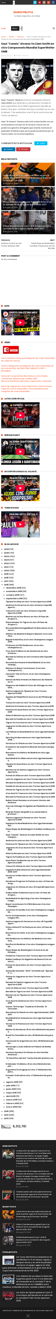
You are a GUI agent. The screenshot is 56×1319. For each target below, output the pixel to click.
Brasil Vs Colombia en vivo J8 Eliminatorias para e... (29, 1036)
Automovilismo (10, 166)
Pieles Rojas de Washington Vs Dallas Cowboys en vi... (30, 830)
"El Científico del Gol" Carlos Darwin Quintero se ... (29, 1059)
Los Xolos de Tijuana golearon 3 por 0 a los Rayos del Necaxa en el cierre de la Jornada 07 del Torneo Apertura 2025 (34, 1296)
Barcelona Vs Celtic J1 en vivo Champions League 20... (30, 934)
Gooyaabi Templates (44, 1311)
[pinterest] (39, 2)
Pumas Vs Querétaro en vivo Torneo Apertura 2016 (28, 966)
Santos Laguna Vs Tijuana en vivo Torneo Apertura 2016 (26, 692)
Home (3, 28)
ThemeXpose (17, 1311)
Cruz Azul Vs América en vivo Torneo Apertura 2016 (28, 1002)
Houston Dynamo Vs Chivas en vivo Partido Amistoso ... (27, 1053)
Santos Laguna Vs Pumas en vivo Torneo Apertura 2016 (26, 818)
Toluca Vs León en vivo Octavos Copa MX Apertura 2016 (26, 612)
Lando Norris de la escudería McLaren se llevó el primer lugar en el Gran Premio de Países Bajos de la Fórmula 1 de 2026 (27, 178)
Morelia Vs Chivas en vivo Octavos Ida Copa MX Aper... (29, 657)
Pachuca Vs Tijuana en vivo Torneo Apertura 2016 (30, 844)
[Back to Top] (28, 1316)
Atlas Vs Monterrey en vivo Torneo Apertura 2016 (30, 715)
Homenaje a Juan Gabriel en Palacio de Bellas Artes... (28, 1047)
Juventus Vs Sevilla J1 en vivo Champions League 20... (30, 911)
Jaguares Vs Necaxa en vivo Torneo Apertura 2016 (28, 727)
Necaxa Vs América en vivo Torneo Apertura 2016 (30, 782)
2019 (6, 574)
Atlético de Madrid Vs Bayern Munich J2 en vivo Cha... (29, 635)
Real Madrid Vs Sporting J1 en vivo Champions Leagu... (28, 899)
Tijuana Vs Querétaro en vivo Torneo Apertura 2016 (29, 765)
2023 (6, 560)
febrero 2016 (12, 1103)
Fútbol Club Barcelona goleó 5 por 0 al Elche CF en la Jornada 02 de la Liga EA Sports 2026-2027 (27, 203)
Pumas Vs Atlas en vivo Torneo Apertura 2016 (28, 775)
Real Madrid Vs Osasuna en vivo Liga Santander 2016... (29, 1019)
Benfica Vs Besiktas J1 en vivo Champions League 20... (30, 945)
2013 (6, 1118)
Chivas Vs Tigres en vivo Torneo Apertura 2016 (29, 789)
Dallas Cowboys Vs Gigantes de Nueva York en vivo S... (29, 960)
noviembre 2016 (14, 591)
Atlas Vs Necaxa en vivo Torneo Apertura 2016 (28, 853)
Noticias (20, 37)
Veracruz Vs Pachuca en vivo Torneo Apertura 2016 (29, 1024)
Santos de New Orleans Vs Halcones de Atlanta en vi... (29, 680)
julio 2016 (10, 1085)
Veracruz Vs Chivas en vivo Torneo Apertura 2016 (30, 743)
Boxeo (11, 37)
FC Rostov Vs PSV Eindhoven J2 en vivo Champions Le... (24, 646)
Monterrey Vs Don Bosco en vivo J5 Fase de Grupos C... (27, 617)
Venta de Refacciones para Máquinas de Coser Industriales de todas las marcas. (28, 359)
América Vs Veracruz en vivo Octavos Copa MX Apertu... (29, 606)
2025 (6, 553)
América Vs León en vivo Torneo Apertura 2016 (29, 840)
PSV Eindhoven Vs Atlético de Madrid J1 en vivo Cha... (28, 939)
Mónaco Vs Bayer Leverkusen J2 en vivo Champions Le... (25, 669)
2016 (6, 584)
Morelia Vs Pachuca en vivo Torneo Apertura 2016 (30, 797)
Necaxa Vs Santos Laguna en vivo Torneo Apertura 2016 (26, 983)
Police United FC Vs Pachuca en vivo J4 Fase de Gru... (29, 928)
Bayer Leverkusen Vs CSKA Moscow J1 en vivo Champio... (28, 905)
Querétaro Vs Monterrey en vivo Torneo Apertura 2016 (26, 861)
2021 (6, 567)
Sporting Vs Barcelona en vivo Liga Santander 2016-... (28, 738)
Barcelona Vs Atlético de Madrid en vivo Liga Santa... (27, 753)
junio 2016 (11, 1089)
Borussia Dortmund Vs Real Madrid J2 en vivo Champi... (28, 663)
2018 (6, 577)
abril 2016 (11, 1096)
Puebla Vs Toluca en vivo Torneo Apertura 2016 (29, 955)
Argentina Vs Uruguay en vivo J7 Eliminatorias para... (28, 1070)
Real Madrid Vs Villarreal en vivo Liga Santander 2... (29, 759)
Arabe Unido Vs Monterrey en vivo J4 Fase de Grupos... (28, 893)
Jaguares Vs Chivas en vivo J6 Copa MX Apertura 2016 (30, 888)
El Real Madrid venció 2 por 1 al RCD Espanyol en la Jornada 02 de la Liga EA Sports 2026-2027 (27, 227)
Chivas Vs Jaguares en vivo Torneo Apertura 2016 (28, 977)
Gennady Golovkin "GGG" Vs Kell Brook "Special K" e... (29, 972)
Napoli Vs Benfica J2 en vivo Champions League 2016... (29, 640)
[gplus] (48, 2)
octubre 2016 (12, 595)
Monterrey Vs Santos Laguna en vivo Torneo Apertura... (28, 770)
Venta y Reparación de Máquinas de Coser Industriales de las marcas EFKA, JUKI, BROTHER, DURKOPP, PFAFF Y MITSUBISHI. (27, 368)
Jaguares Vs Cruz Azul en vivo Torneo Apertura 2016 (29, 848)
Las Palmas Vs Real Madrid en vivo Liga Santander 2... (30, 733)
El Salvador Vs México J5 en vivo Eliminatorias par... (28, 1065)
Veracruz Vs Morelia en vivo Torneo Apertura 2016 (28, 876)
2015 (6, 1111)
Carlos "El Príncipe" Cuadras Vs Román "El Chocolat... (26, 1007)
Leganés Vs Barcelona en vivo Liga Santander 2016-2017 (28, 870)
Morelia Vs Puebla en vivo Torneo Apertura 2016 (29, 719)
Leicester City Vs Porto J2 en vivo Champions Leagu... (28, 675)
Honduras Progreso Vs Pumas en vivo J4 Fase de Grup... (30, 882)
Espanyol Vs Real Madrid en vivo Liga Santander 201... (29, 824)
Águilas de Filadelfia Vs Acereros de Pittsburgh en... (29, 698)
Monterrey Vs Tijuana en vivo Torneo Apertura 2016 (29, 996)
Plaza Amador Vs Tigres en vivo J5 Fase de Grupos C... (26, 623)
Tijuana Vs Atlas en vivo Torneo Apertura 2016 (28, 601)
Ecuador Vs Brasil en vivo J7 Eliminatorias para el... (29, 1076)
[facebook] (53, 2)
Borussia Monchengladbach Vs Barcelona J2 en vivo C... (29, 629)
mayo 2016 (11, 1092)
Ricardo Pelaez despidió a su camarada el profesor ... (26, 813)
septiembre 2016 (14, 598)
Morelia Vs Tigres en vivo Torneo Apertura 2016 (29, 991)
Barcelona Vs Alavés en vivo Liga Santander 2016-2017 (30, 1013)
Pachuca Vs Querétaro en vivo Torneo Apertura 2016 (29, 710)
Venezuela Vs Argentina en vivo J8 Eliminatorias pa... (30, 1042)
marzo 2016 (12, 1099)
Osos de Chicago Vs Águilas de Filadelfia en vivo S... (29, 807)
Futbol (6, 190)
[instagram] (44, 2)
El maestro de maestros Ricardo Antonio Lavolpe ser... (30, 748)
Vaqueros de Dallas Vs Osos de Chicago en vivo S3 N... (29, 686)
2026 (6, 549)
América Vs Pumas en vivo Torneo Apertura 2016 (30, 706)
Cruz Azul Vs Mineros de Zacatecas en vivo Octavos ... (27, 652)
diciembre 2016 (13, 588)
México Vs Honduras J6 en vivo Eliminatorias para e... (30, 1030)
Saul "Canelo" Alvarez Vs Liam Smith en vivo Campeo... (27, 836)
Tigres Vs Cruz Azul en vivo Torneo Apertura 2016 (30, 722)
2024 (6, 556)
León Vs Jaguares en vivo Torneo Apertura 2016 (29, 779)
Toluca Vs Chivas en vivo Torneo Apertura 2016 (29, 866)
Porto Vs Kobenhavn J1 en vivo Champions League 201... (27, 916)
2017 (6, 581)
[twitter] (35, 2)
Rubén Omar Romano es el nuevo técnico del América (28, 801)
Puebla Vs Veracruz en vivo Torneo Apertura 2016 (30, 786)
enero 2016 (11, 1107)
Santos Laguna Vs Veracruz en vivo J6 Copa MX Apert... (29, 922)
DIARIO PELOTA (23, 12)
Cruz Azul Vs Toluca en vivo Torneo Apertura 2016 (30, 793)
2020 (6, 570)
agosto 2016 (12, 1082)
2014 (6, 1115)
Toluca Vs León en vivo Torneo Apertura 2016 (28, 702)
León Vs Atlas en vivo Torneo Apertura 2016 (27, 988)
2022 (6, 563)
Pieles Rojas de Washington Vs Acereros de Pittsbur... (27, 951)
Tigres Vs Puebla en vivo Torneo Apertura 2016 (29, 857)
